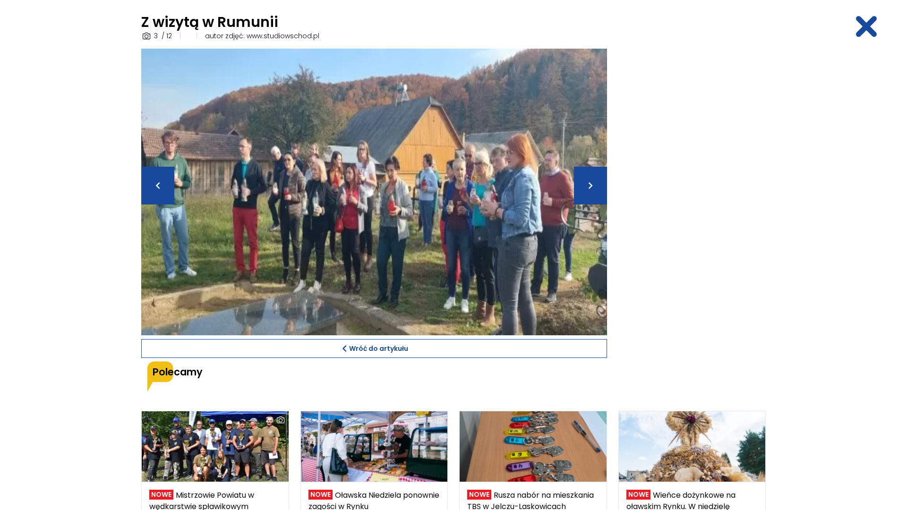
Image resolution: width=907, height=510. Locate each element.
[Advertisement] (692, 190)
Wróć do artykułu (378, 348)
